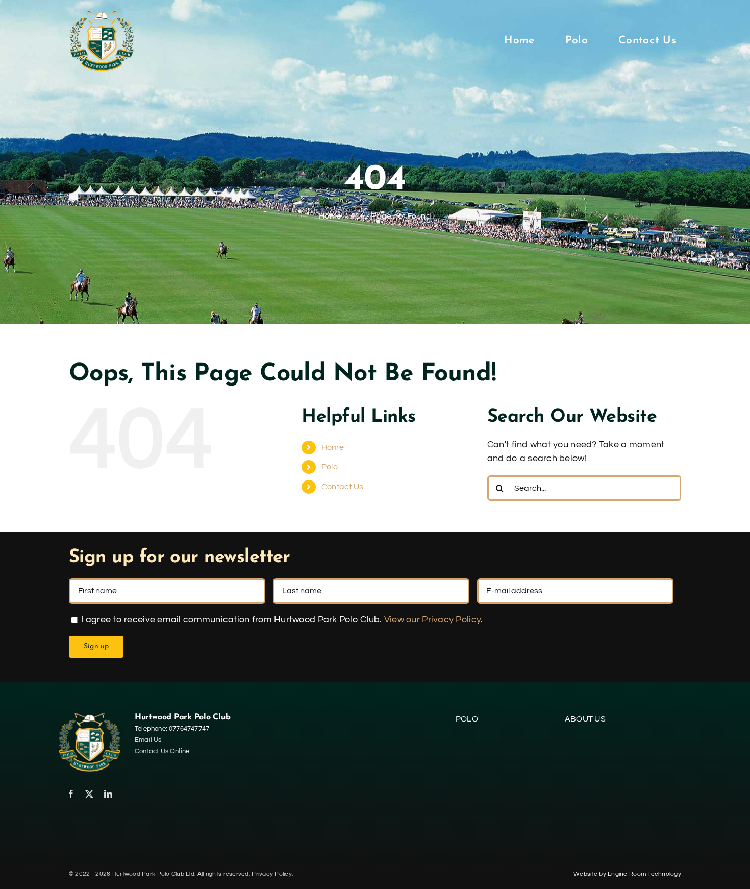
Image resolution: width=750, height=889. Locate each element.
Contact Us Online (162, 751)
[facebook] (71, 794)
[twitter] (89, 794)
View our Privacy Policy (432, 619)
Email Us (148, 739)
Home (332, 447)
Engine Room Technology (644, 874)
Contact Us (342, 487)
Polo (329, 467)
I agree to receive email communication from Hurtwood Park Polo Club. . (281, 619)
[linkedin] (108, 794)
